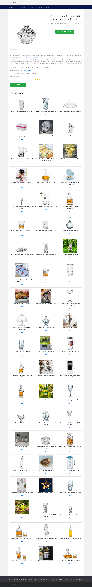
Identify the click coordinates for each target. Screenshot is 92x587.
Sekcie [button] (40, 7)
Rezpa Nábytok (16, 584)
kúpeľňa (70, 579)
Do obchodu (19, 85)
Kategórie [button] (24, 7)
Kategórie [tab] (28, 51)
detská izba (29, 579)
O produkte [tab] (13, 51)
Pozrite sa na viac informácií (32, 57)
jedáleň (66, 579)
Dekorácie (11, 579)
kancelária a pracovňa (48, 579)
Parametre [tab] (20, 51)
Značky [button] (33, 7)
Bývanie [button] (48, 7)
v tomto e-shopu (27, 70)
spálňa (41, 579)
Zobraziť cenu (66, 32)
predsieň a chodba (59, 579)
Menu (10, 7)
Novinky (17, 7)
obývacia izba (36, 579)
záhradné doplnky (77, 579)
